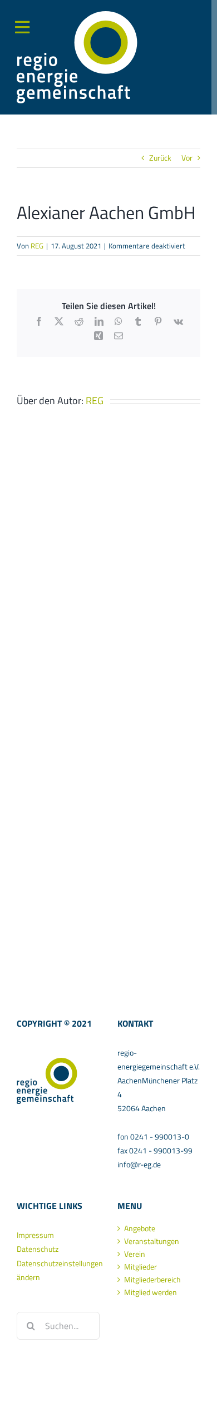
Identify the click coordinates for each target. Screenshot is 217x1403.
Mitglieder (140, 1266)
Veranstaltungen (151, 1241)
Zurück (160, 157)
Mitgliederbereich (152, 1279)
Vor (187, 157)
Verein (134, 1254)
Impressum (35, 1235)
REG (37, 245)
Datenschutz (37, 1249)
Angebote (139, 1228)
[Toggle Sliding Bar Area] (10, 18)
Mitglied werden (150, 1292)
